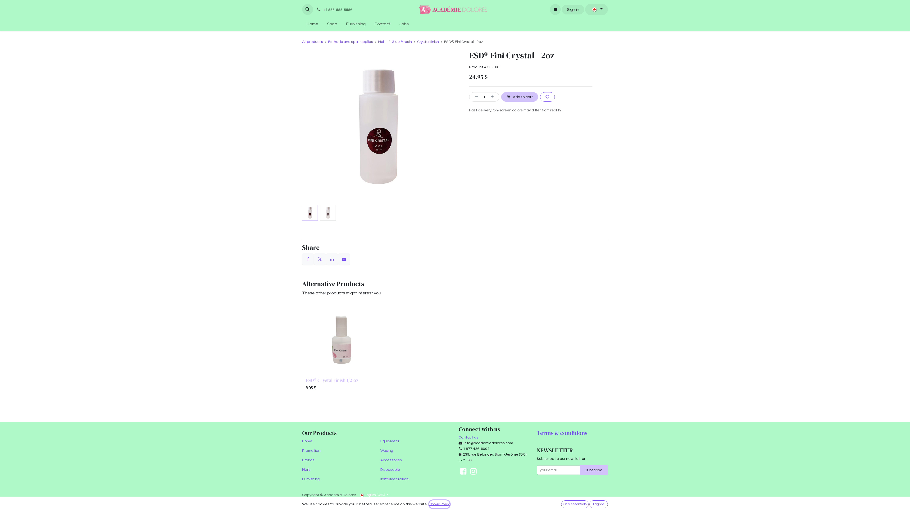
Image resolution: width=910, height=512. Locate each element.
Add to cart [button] (522, 97)
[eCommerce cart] (555, 9)
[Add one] (493, 96)
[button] (307, 9)
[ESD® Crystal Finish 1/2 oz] (342, 340)
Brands (308, 460)
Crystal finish (428, 42)
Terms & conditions (562, 433)
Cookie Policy (439, 504)
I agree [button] (598, 504)
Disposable (390, 469)
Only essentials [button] (575, 504)
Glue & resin (402, 42)
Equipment (389, 441)
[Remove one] (474, 96)
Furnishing (311, 479)
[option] (455, 348)
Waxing (386, 451)
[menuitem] (312, 24)
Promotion (311, 451)
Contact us (468, 437)
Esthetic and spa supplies (350, 42)
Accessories (391, 460)
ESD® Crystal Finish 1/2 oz (332, 380)
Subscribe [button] (593, 470)
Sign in (573, 9)
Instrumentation (394, 479)
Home (307, 441)
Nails (382, 42)
